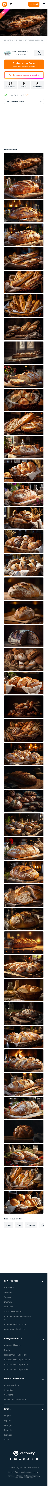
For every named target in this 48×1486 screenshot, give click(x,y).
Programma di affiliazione (15, 1353)
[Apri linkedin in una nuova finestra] (19, 1458)
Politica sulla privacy (31, 1474)
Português (8, 1424)
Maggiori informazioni (15, 100)
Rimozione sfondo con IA (15, 1323)
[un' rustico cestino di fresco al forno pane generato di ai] (23, 705)
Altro (6, 1438)
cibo (19, 1224)
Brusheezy (9, 1286)
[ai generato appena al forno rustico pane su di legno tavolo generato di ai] (23, 965)
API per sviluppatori (13, 1310)
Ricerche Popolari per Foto (16, 1363)
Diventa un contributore (15, 1398)
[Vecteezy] (4, 4)
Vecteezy (8, 1291)
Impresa (8, 1300)
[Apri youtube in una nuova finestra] (36, 1458)
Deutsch (8, 1429)
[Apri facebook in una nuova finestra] (10, 1458)
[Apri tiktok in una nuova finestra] (27, 1458)
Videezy (7, 1296)
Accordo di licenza (12, 1344)
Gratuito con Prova (24, 64)
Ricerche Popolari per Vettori (17, 1358)
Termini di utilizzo (14, 1474)
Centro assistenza (12, 1384)
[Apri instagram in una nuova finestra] (14, 1458)
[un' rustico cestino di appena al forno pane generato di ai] (23, 328)
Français (8, 1433)
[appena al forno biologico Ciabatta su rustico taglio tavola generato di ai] (23, 776)
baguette (31, 1224)
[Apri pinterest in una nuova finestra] (23, 1458)
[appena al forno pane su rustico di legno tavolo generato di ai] (23, 351)
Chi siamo (8, 1393)
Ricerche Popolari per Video (16, 1368)
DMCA (7, 1348)
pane (8, 1224)
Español (7, 1419)
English (7, 1414)
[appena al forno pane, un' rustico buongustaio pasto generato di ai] (23, 163)
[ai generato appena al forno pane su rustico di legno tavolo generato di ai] (23, 752)
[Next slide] (37, 1224)
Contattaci (8, 1389)
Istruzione (8, 1305)
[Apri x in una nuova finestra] (32, 1458)
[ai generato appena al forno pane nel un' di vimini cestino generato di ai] (23, 516)
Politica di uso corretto (23, 1476)
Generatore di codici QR (15, 1328)
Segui (39, 54)
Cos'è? (27, 95)
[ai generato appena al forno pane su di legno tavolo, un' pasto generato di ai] (23, 469)
